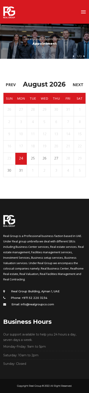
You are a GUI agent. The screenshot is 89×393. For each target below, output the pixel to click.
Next (78, 84)
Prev (11, 84)
